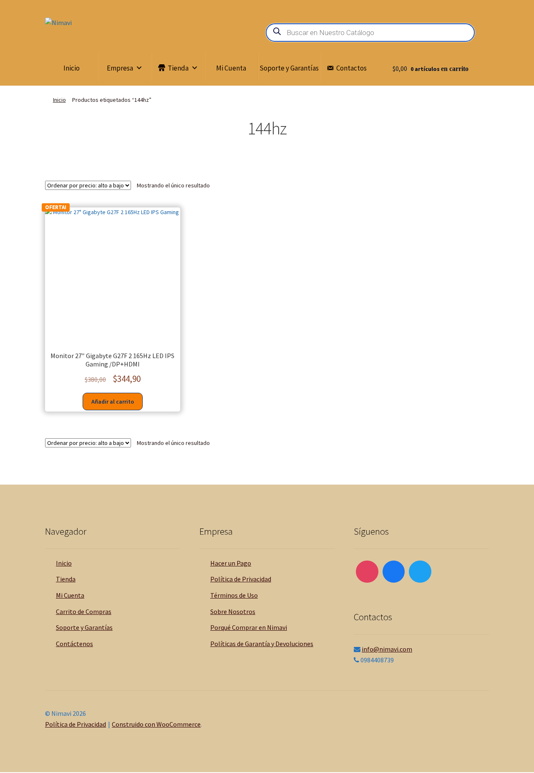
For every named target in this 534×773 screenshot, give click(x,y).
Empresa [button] (120, 68)
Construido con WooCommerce (156, 724)
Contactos (351, 68)
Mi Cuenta (231, 68)
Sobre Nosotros (232, 611)
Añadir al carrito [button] (112, 401)
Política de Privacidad (240, 579)
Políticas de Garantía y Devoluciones (261, 643)
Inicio (71, 68)
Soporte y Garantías (289, 68)
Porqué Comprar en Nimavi (248, 627)
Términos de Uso (234, 595)
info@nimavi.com (387, 649)
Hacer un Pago (230, 563)
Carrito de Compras (83, 611)
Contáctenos (74, 643)
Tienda (178, 68)
